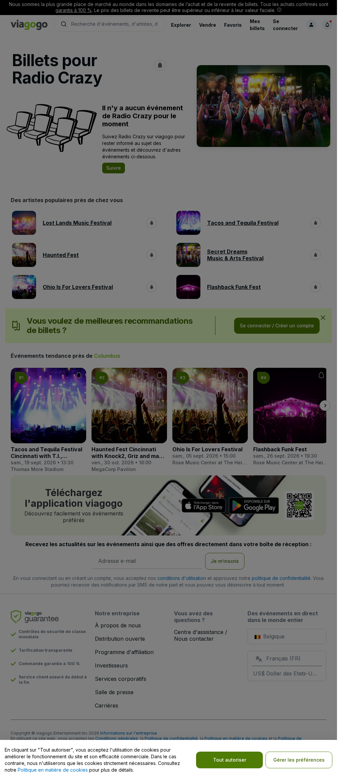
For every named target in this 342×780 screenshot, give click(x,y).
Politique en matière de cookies (53, 770)
